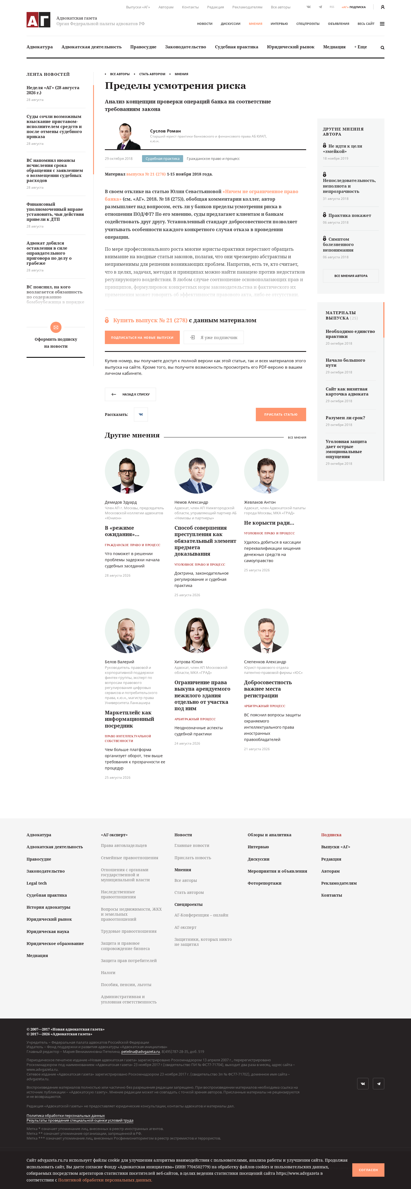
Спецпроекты (308, 24)
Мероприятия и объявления (277, 871)
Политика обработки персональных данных (66, 1115)
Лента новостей (48, 74)
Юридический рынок (291, 46)
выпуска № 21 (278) (146, 174)
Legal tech (37, 883)
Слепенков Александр (265, 661)
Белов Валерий (119, 661)
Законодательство (185, 46)
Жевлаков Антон (260, 502)
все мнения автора (351, 276)
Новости (204, 24)
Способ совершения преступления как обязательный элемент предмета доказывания (205, 540)
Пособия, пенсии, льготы (126, 984)
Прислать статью (281, 414)
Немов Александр (191, 502)
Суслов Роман (165, 131)
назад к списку (136, 394)
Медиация (334, 46)
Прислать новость (192, 857)
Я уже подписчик (219, 337)
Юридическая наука (48, 931)
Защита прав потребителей (129, 960)
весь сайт (366, 24)
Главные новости (191, 845)
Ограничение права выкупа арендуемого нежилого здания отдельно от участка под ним (202, 695)
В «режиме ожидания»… (122, 530)
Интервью (279, 24)
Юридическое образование (55, 943)
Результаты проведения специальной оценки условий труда (80, 1120)
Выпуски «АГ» (138, 7)
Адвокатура (40, 46)
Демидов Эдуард (121, 502)
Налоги (108, 972)
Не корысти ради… (269, 522)
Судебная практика (236, 46)
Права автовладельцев (124, 845)
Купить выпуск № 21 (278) (150, 320)
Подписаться (142, 337)
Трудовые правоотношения (129, 931)
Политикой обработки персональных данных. (105, 1180)
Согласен (368, 1170)
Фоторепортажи (265, 883)
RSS (332, 7)
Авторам (166, 7)
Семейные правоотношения (129, 857)
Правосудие (143, 46)
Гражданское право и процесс (213, 158)
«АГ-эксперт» (114, 834)
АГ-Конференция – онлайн (201, 915)
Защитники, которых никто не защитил (203, 942)
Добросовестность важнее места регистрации (268, 689)
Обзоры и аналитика (269, 834)
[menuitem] (40, 47)
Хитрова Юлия (188, 661)
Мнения (255, 24)
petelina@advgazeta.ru (140, 1051)
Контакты (190, 7)
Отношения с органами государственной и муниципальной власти (125, 874)
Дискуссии (230, 24)
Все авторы (280, 7)
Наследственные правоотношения (118, 894)
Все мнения (297, 437)
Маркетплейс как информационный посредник (129, 719)
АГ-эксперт (185, 927)
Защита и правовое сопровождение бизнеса (125, 946)
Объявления (338, 24)
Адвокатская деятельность (92, 46)
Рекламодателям (247, 7)
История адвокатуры (48, 907)
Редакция (215, 7)
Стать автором (152, 74)
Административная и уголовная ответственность (129, 999)
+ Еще (360, 46)
